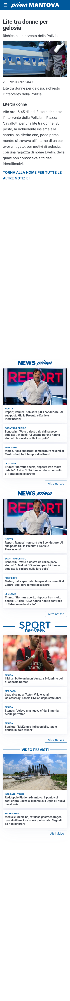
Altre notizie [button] (56, 483)
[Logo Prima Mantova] (35, 5)
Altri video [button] (57, 833)
